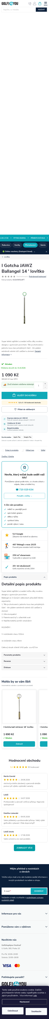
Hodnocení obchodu (24, 760)
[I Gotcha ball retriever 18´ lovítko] (19, 706)
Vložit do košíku (26, 395)
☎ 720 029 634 (24, 489)
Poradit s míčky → (24, 496)
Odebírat (39, 891)
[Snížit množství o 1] (45, 387)
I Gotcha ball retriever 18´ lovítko (18, 727)
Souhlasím (36, 1011)
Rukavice (6, 245)
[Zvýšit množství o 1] (45, 384)
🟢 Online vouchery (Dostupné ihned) (18, 251)
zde (35, 995)
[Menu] (45, 3)
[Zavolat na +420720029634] (29, 3)
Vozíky (17, 245)
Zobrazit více (24, 847)
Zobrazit (19, 744)
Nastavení (24, 1001)
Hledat (41, 9)
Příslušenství (30, 245)
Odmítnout (13, 1010)
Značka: (8, 456)
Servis (43, 245)
